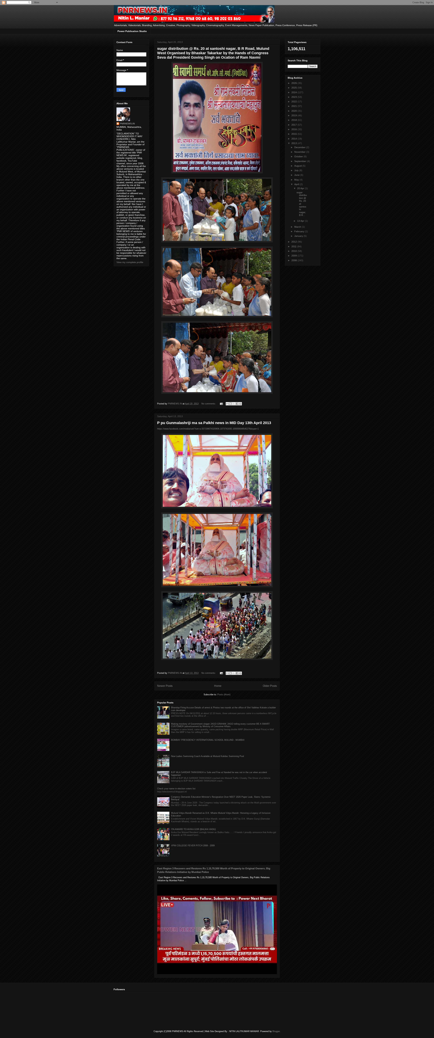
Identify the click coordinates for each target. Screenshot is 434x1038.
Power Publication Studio (132, 31)
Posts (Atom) (223, 694)
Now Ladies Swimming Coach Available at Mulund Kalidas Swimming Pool (207, 756)
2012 (294, 241)
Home (217, 685)
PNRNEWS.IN (127, 123)
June (297, 175)
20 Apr (301, 188)
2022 (294, 101)
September (300, 161)
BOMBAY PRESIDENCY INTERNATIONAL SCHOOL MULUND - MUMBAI (207, 740)
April (297, 184)
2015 (294, 134)
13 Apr (301, 220)
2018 (294, 120)
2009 (294, 255)
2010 (294, 251)
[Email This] (227, 403)
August (298, 165)
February (299, 231)
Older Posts (270, 685)
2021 (294, 106)
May (297, 179)
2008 (294, 260)
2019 (294, 115)
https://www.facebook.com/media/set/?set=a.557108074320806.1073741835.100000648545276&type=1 (208, 428)
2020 (294, 110)
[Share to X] (233, 403)
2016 (294, 129)
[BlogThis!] (230, 403)
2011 (294, 246)
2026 (294, 83)
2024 (294, 92)
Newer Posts (165, 685)
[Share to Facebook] (237, 403)
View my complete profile (129, 262)
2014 (294, 138)
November (300, 152)
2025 (294, 87)
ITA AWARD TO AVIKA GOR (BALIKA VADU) (193, 829)
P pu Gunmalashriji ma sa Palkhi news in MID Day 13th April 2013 (214, 423)
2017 (294, 124)
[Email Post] (221, 403)
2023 (294, 97)
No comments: (208, 403)
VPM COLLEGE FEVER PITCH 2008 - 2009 (193, 845)
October (299, 156)
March (298, 226)
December (300, 147)
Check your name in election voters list (176, 788)
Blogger (276, 1031)
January (299, 236)
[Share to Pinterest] (240, 403)
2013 (294, 143)
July (296, 170)
